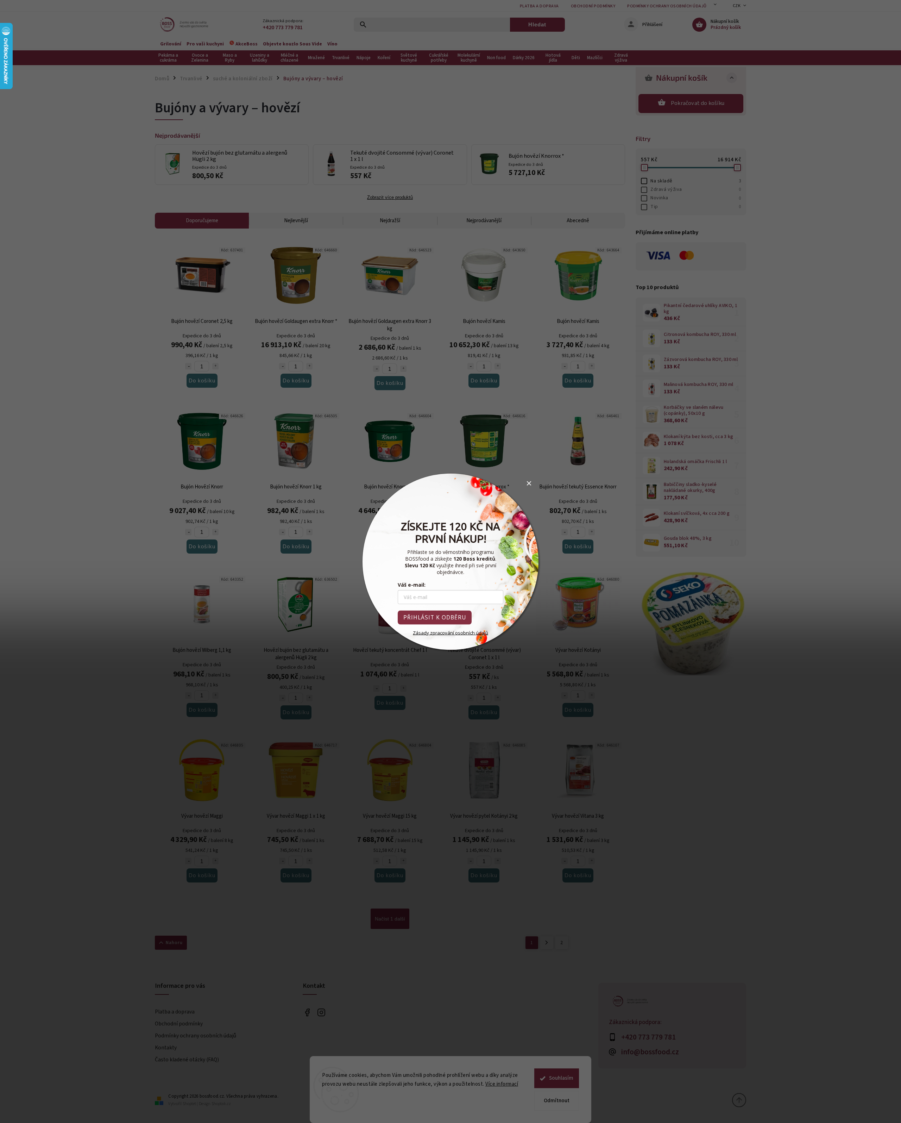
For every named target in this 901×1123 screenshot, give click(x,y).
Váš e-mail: (412, 584)
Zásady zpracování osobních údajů (450, 632)
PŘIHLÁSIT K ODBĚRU (434, 617)
